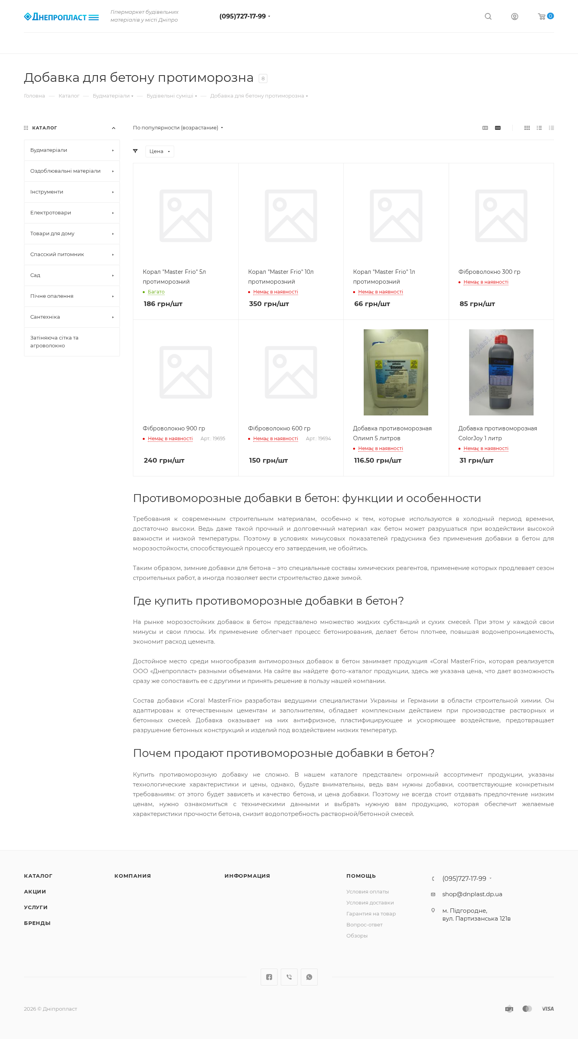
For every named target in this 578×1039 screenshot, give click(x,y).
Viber (289, 977)
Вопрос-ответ (364, 924)
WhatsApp (309, 977)
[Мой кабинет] (514, 17)
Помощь (361, 876)
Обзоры (357, 935)
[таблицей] (551, 127)
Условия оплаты (367, 891)
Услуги (36, 907)
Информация (248, 876)
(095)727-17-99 (242, 16)
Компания (132, 876)
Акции (35, 891)
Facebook (269, 977)
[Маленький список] (485, 127)
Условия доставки (370, 902)
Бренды (37, 923)
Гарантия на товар (371, 913)
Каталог (38, 876)
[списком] (539, 127)
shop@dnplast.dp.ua (472, 894)
